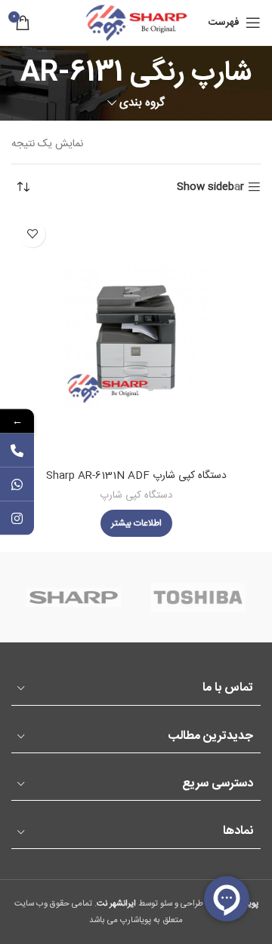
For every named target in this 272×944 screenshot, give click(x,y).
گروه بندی (142, 103)
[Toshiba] (198, 597)
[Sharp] (73, 597)
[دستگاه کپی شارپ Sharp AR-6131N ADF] (136, 337)
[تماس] (17, 450)
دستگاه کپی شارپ (136, 495)
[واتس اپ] (17, 484)
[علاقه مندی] (32, 234)
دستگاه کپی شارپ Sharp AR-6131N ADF (136, 476)
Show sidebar (210, 187)
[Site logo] (136, 23)
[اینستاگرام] (17, 518)
